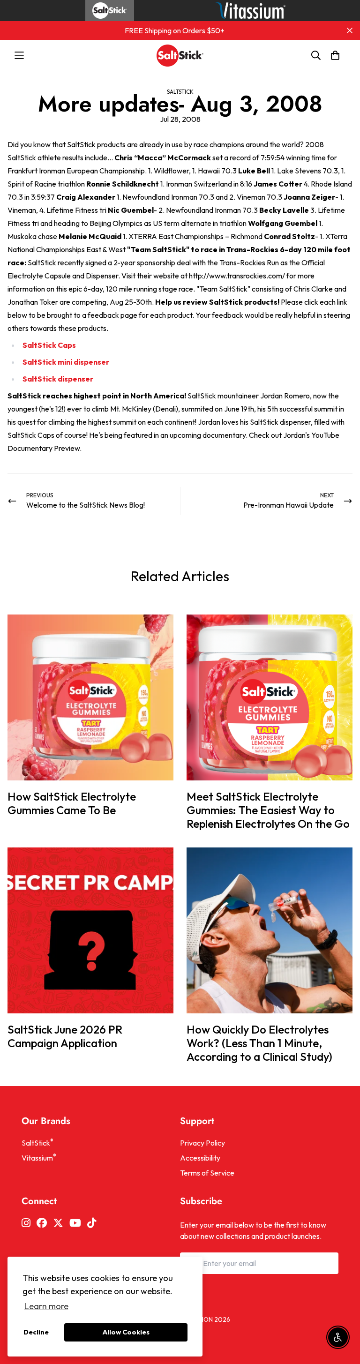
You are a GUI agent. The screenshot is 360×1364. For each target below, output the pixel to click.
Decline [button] (36, 1332)
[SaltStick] (180, 55)
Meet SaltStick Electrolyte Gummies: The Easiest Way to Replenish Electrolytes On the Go (268, 810)
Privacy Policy (202, 1142)
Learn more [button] (46, 1306)
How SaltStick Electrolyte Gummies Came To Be (72, 803)
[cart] (335, 55)
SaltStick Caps (49, 345)
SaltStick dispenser (57, 378)
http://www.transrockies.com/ (237, 275)
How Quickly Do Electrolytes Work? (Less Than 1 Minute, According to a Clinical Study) (259, 1043)
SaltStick (180, 91)
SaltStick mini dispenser (65, 362)
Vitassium (39, 1157)
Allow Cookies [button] (126, 1332)
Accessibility (200, 1157)
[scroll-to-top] (341, 1313)
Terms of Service (207, 1172)
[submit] (327, 1263)
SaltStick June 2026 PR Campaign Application (65, 1036)
